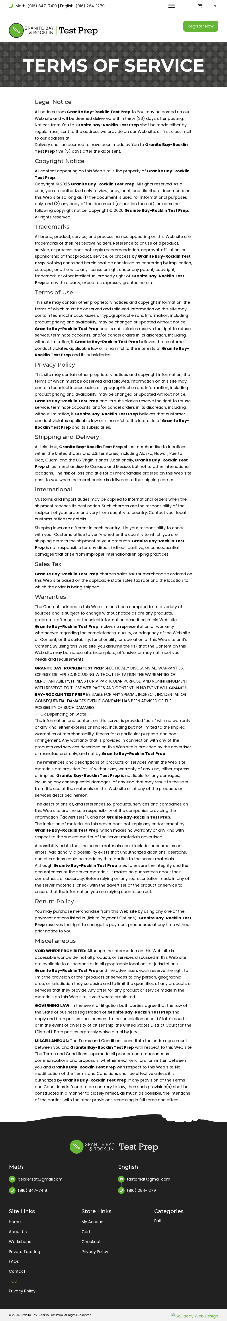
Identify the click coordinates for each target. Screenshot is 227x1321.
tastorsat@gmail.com (148, 1179)
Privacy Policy (22, 1291)
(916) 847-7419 (42, 6)
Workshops (20, 1241)
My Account (93, 1221)
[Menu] (171, 6)
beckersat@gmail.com (40, 1179)
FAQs (14, 1261)
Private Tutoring (24, 1251)
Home (15, 1221)
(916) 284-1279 (90, 6)
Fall (157, 1221)
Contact (17, 1271)
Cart (86, 1231)
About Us (18, 1231)
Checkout (91, 1241)
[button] (200, 26)
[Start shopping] (200, 6)
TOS (13, 1281)
